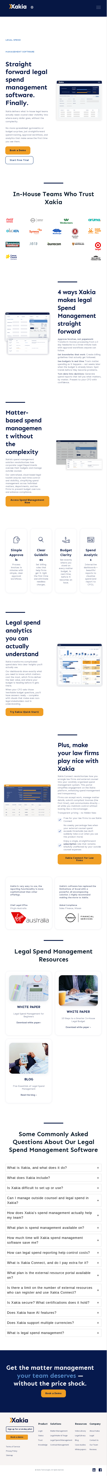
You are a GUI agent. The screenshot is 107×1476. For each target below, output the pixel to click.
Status (40, 1435)
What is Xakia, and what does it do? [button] (37, 1168)
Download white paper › (78, 1027)
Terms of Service (13, 1446)
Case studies (80, 1444)
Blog (77, 1440)
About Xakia (95, 1431)
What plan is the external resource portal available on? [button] (49, 1275)
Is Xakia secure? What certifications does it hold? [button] (48, 1302)
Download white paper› (28, 1022)
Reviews (93, 1449)
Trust (40, 1440)
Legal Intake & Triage (59, 1435)
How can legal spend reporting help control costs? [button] (48, 1252)
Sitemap (9, 1455)
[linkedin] (94, 1470)
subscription (70, 844)
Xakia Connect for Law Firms (79, 859)
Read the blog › (29, 1095)
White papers (80, 1449)
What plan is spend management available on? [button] (45, 1228)
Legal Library (80, 1435)
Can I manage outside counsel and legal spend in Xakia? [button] (48, 1200)
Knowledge (43, 1444)
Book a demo (17, 1437)
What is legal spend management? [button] (35, 1333)
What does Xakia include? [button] (28, 1178)
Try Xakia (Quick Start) (24, 711)
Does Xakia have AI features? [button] (31, 1312)
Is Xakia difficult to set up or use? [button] (35, 1188)
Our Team (94, 1444)
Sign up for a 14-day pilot (20, 1429)
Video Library (80, 1431)
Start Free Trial (19, 160)
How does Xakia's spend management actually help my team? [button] (49, 1215)
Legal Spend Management (61, 1440)
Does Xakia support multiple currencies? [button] (40, 1323)
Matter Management (58, 1431)
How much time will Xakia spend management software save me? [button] (45, 1240)
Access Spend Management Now (27, 501)
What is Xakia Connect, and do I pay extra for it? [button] (47, 1263)
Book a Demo (18, 150)
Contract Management (59, 1444)
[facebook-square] (100, 1470)
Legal (92, 1435)
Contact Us (94, 1440)
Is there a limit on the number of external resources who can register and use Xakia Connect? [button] (50, 1290)
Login (40, 1431)
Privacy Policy (11, 1451)
